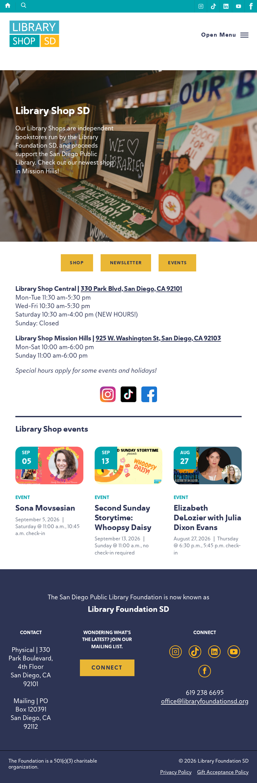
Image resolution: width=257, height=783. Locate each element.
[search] (23, 5)
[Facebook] (149, 395)
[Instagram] (108, 395)
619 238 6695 (205, 692)
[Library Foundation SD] (34, 47)
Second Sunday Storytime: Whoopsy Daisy (123, 517)
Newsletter (126, 263)
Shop (77, 263)
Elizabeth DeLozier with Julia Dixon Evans (207, 517)
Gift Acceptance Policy (223, 772)
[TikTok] (128, 395)
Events (177, 263)
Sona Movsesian (45, 507)
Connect (107, 667)
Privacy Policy (175, 772)
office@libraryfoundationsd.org (205, 701)
